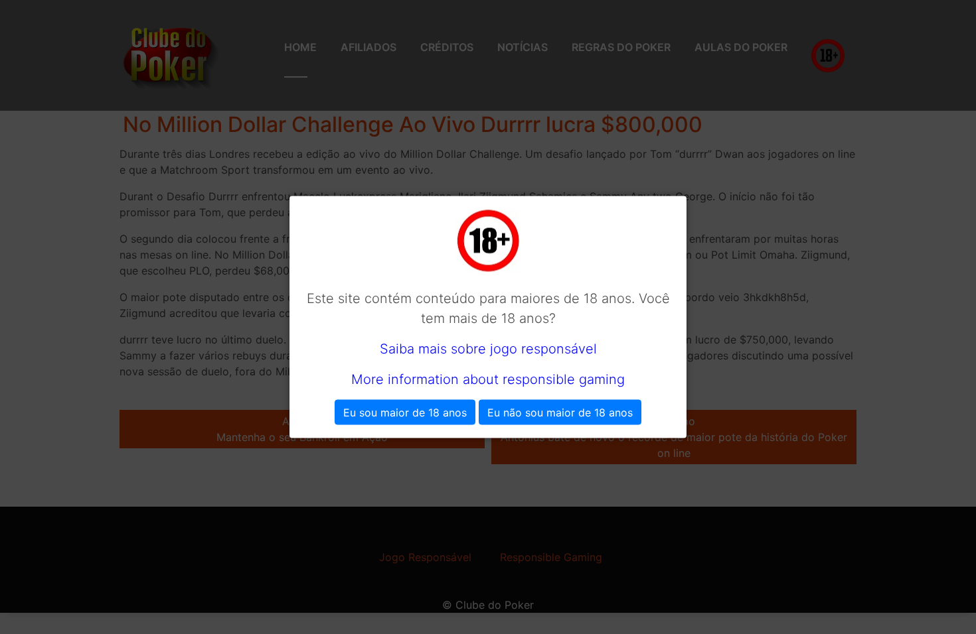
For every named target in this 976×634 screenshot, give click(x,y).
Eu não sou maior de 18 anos (560, 412)
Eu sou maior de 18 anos (405, 412)
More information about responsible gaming (488, 379)
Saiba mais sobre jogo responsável (488, 349)
